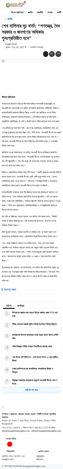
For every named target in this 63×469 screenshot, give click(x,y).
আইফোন (39, 459)
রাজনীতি (40, 12)
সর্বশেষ (9, 305)
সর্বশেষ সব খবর (31, 389)
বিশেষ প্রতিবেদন (17, 12)
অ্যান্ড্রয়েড (40, 456)
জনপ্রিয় (20, 305)
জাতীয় (30, 12)
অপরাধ (50, 12)
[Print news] (45, 54)
